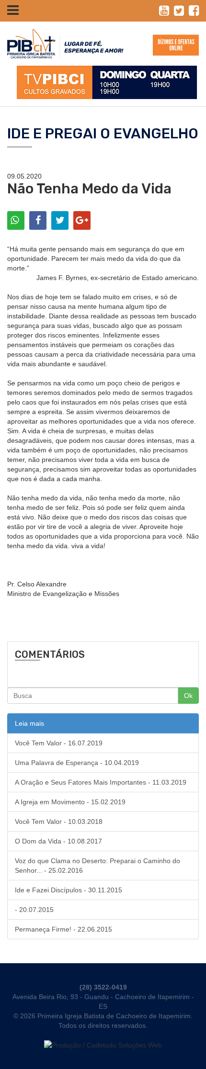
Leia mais (29, 723)
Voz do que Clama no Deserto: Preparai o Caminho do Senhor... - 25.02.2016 (97, 865)
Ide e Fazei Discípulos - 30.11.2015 (68, 890)
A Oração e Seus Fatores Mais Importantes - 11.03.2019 (100, 782)
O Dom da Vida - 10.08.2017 (58, 841)
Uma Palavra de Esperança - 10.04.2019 (77, 762)
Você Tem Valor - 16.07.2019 (59, 743)
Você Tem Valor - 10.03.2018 (59, 821)
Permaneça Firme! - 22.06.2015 (63, 929)
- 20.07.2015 (34, 909)
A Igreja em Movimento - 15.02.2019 (70, 802)
